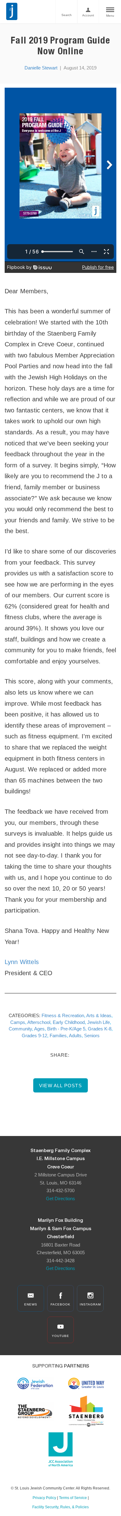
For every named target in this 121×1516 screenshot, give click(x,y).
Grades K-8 (99, 1028)
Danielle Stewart (41, 67)
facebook (60, 1304)
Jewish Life (98, 1022)
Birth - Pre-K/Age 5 (66, 1028)
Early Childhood (69, 1022)
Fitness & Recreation (63, 1015)
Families (58, 1035)
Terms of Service (73, 1498)
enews (30, 1304)
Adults (75, 1035)
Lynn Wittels (22, 961)
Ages (39, 1028)
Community (20, 1028)
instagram (90, 1304)
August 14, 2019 (80, 67)
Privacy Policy (44, 1498)
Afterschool (38, 1022)
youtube (60, 1336)
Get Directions (60, 1198)
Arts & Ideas (98, 1015)
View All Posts (60, 1085)
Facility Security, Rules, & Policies (60, 1507)
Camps (17, 1022)
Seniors (92, 1035)
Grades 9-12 (34, 1035)
